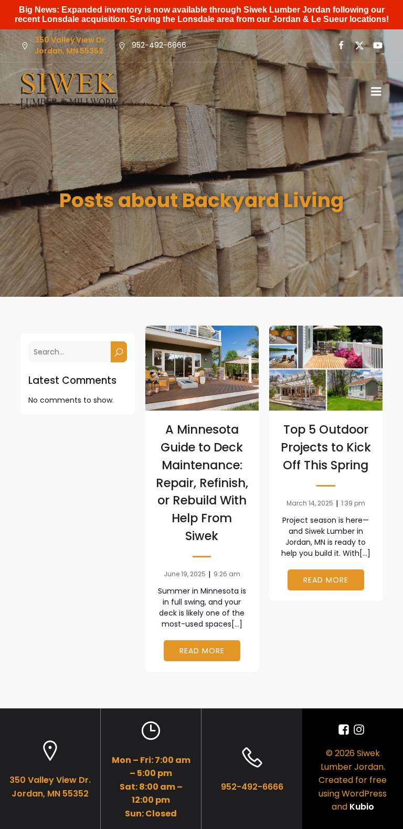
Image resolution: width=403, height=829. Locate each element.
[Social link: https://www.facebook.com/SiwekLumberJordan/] (345, 730)
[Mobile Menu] (376, 91)
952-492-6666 (252, 787)
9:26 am (227, 573)
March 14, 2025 (310, 503)
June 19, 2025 (185, 573)
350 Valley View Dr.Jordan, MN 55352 (71, 45)
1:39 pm (353, 503)
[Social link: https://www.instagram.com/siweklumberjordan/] (360, 730)
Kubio (361, 807)
